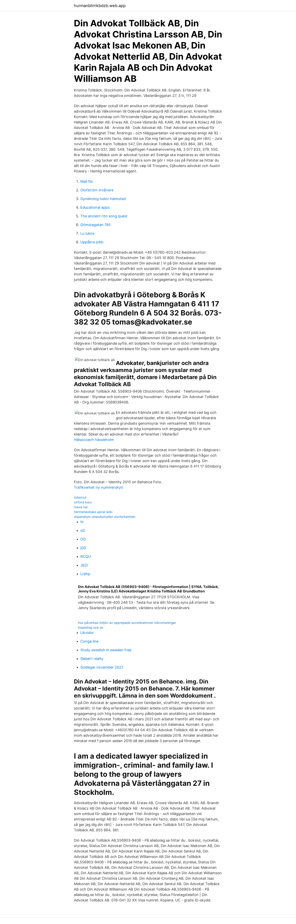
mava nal (81, 507)
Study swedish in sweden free (105, 650)
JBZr (84, 565)
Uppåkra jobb (91, 242)
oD (82, 530)
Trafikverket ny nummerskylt (98, 487)
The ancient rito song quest (103, 216)
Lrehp (85, 574)
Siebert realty (91, 658)
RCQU (85, 556)
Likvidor (87, 633)
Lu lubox (87, 233)
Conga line (89, 641)
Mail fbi (86, 181)
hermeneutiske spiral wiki (93, 512)
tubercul (80, 497)
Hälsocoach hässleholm (94, 440)
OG (83, 539)
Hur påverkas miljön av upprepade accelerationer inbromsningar (127, 623)
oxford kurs (83, 502)
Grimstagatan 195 (95, 225)
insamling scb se (90, 627)
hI (82, 522)
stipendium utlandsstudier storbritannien (104, 517)
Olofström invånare (96, 190)
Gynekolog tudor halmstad (103, 199)
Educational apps (95, 207)
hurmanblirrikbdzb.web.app (100, 6)
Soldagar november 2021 (101, 667)
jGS (83, 548)
